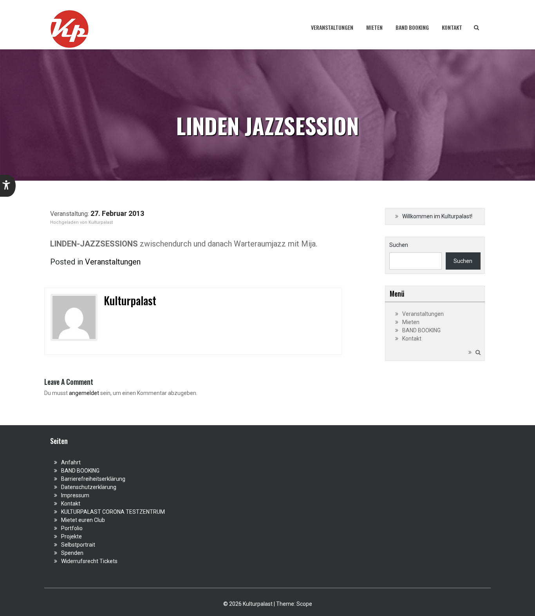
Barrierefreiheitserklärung (93, 479)
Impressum (75, 495)
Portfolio (72, 528)
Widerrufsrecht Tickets (89, 561)
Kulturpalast (101, 222)
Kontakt (452, 27)
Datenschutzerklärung (88, 487)
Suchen (398, 245)
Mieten (374, 27)
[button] (8, 186)
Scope (304, 604)
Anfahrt (71, 462)
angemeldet (84, 393)
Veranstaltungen (332, 27)
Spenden (72, 553)
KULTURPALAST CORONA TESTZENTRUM (113, 512)
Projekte (71, 536)
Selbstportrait (78, 545)
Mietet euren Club (83, 520)
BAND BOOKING (412, 27)
